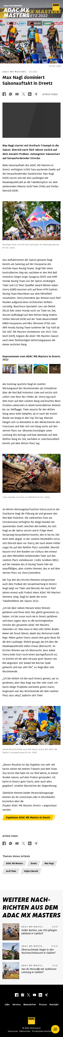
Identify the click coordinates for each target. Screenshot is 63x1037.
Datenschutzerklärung (34, 131)
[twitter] (28, 995)
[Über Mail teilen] (17, 94)
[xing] (46, 995)
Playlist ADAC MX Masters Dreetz (21, 805)
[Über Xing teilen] (36, 94)
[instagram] (22, 995)
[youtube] (34, 995)
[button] (55, 1029)
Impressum (13, 1031)
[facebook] (16, 995)
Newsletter (29, 1004)
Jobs (7, 1004)
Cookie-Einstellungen (25, 129)
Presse (43, 1004)
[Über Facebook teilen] (4, 94)
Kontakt (54, 1004)
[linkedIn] (40, 995)
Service (16, 1004)
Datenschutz (25, 1031)
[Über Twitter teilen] (23, 94)
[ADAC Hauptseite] (55, 9)
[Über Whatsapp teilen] (10, 94)
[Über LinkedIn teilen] (29, 94)
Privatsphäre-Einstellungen (44, 1031)
